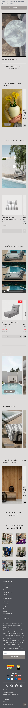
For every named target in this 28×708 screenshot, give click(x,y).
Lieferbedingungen (7, 702)
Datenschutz (6, 699)
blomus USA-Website (14, 8)
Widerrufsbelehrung (7, 592)
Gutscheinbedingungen (8, 704)
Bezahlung (5, 590)
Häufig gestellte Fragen (8, 585)
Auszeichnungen (6, 616)
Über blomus (6, 601)
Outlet (4, 606)
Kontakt (5, 594)
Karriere (5, 609)
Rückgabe (5, 587)
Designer (5, 611)
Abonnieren (14, 657)
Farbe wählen (6, 231)
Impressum (5, 697)
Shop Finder (6, 604)
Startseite (5, 690)
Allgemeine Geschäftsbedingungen (11, 694)
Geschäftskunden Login (8, 692)
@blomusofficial (14, 528)
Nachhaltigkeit (6, 618)
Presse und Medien (7, 613)
